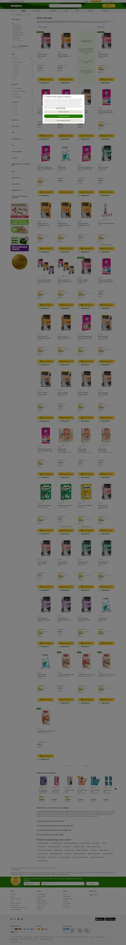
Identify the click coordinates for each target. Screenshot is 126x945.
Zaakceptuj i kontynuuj (63, 116)
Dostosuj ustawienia (63, 111)
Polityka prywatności (61, 108)
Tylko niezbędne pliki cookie (63, 120)
